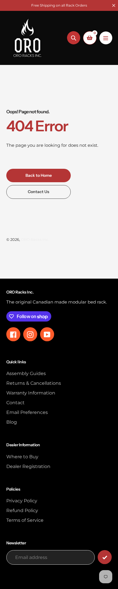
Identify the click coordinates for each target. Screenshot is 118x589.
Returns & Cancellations (33, 383)
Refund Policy (22, 510)
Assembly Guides (26, 373)
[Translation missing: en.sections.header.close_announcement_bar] (114, 5)
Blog (11, 422)
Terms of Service (25, 520)
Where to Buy (22, 456)
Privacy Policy (21, 500)
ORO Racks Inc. (35, 239)
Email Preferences (27, 412)
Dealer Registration (28, 466)
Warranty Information (30, 393)
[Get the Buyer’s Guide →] (105, 557)
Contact (15, 402)
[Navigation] (105, 37)
